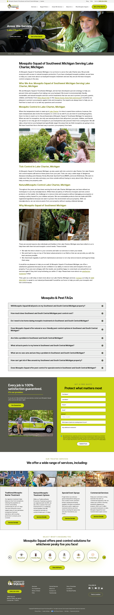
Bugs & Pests (44, 6)
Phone (63, 404)
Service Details (13, 522)
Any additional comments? (69, 427)
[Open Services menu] (37, 6)
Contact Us (52, 590)
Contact (79, 278)
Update (42, 1)
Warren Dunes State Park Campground (68, 98)
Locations (69, 588)
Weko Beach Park (43, 98)
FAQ (91, 1)
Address (63, 414)
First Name (65, 394)
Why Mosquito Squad (82, 6)
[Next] (104, 557)
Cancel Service (53, 586)
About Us (69, 6)
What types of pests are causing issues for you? (74, 422)
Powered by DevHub (74, 611)
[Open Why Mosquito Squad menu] (88, 6)
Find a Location (95, 594)
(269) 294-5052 (102, 1)
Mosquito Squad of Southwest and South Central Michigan (23, 1)
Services (33, 6)
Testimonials (52, 593)
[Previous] (10, 557)
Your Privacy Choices (58, 611)
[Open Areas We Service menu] (63, 6)
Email (63, 410)
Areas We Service (57, 6)
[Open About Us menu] (72, 6)
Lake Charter (53, 111)
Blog (87, 1)
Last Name (65, 399)
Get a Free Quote (99, 7)
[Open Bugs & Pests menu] (48, 6)
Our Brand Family (71, 590)
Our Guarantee (16, 405)
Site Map (67, 611)
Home (9, 53)
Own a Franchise (71, 586)
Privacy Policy (102, 439)
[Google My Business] (102, 588)
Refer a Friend (36, 590)
